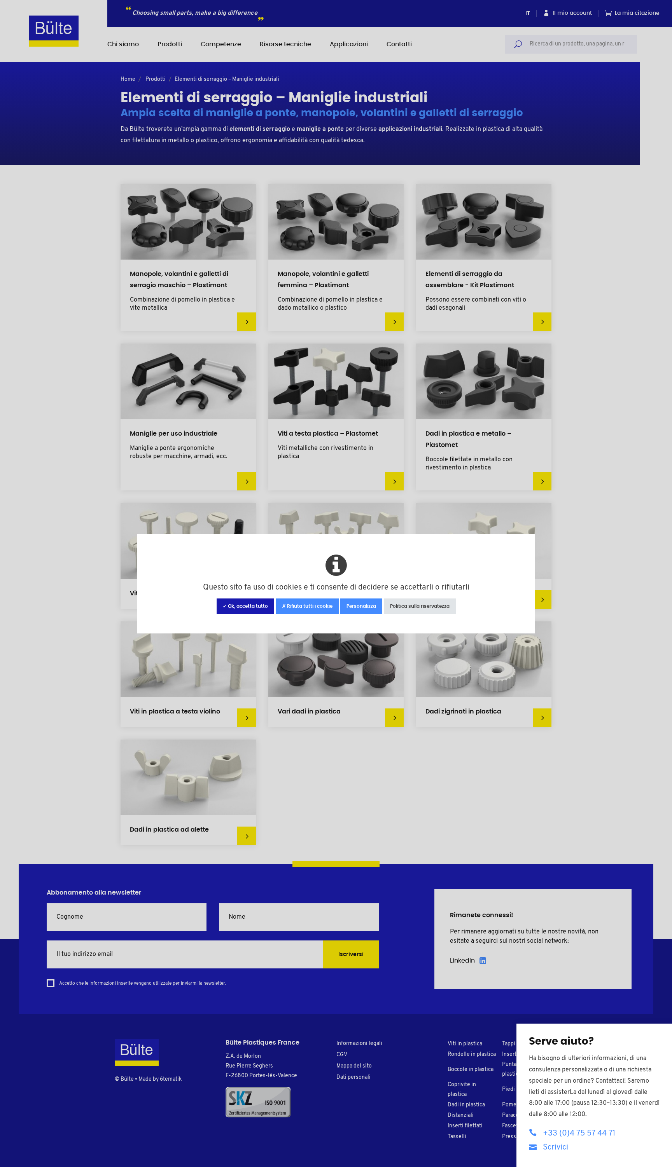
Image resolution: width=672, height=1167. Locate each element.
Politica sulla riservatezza (420, 606)
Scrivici (555, 1147)
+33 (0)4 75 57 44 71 (579, 1133)
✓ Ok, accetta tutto (245, 606)
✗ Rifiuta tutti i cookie (307, 606)
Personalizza (361, 606)
